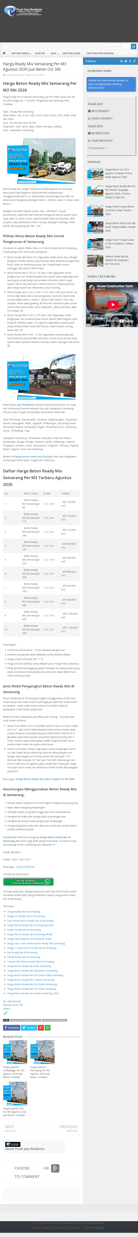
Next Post (72, 1131)
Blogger (100, 1227)
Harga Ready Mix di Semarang (23, 911)
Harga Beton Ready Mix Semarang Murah (30, 934)
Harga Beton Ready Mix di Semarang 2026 (30, 925)
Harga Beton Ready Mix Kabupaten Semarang (32, 970)
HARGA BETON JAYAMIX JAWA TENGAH (25, 1020)
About (46, 1227)
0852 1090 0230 (21, 859)
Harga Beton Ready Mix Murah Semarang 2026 (33, 993)
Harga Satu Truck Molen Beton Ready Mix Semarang (36, 943)
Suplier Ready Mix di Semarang (24, 929)
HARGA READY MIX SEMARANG (54, 1020)
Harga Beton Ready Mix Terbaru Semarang (30, 979)
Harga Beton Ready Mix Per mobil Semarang (31, 988)
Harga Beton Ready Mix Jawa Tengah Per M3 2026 (45, 779)
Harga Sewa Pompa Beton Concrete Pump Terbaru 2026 (119, 210)
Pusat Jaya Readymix (21, 404)
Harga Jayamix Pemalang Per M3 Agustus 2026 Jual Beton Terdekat (40, 1072)
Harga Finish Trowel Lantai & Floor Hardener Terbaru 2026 (119, 243)
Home (36, 1227)
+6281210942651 (102, 118)
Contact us (75, 1227)
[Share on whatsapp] (47, 1028)
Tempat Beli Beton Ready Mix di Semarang (30, 961)
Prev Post (10, 1131)
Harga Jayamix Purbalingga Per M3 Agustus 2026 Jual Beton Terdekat (13, 1072)
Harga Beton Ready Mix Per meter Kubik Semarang (35, 975)
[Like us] (134, 61)
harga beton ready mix (28, 456)
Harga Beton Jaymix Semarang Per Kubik (29, 938)
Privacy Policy (59, 1227)
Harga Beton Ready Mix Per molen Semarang (32, 984)
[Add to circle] (130, 61)
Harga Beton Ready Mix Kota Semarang (29, 966)
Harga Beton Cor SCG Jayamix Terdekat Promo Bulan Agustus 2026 (118, 173)
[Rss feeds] (121, 61)
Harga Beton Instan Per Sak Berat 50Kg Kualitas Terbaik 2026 (120, 227)
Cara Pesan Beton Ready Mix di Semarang (30, 920)
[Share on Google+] (41, 1028)
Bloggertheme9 (96, 1223)
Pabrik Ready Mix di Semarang (23, 957)
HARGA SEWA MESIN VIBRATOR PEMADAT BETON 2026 (117, 260)
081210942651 (100, 111)
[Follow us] (126, 61)
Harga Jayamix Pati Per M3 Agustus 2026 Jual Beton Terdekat (14, 1112)
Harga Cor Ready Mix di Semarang (26, 916)
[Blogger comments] (37, 1168)
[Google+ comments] (55, 1168)
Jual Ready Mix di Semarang (22, 952)
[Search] (133, 46)
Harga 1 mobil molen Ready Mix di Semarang (31, 947)
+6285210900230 (25, 866)
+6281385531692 (102, 140)
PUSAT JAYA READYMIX (63, 1223)
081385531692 (100, 133)
